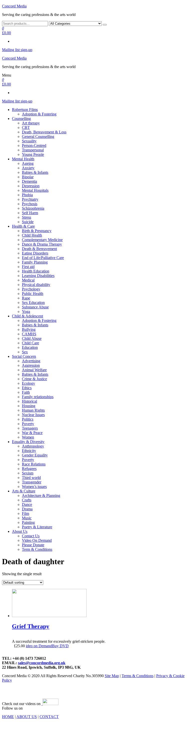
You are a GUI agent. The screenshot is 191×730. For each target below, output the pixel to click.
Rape (26, 298)
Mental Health (23, 159)
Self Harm (30, 213)
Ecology (28, 383)
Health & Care (23, 226)
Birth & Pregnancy (36, 231)
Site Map (112, 676)
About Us (19, 531)
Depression (31, 186)
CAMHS (29, 334)
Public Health (32, 293)
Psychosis (29, 204)
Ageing (28, 163)
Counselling (21, 118)
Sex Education (33, 302)
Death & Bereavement (39, 249)
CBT (26, 127)
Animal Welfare (34, 370)
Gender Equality (35, 455)
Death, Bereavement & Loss (44, 132)
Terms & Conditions (137, 676)
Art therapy (31, 123)
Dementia (29, 181)
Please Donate (33, 545)
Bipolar (28, 177)
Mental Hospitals (35, 190)
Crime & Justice (34, 379)
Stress (26, 217)
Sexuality (29, 141)
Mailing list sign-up (17, 50)
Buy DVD (60, 646)
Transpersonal (33, 150)
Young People (33, 154)
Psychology (31, 289)
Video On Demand (37, 540)
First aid (28, 267)
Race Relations (34, 464)
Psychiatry (30, 199)
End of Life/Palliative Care (43, 258)
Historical (29, 401)
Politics (27, 419)
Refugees (29, 468)
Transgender (31, 482)
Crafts (26, 500)
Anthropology (33, 446)
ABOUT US (26, 717)
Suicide (28, 222)
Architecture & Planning (41, 495)
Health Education (35, 271)
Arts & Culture (23, 491)
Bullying (29, 329)
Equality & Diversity (28, 442)
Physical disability (36, 284)
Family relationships (37, 397)
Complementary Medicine (42, 240)
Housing (28, 406)
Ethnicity (29, 451)
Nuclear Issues (33, 415)
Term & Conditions (37, 549)
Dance (27, 504)
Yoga (26, 311)
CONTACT (49, 717)
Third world (31, 477)
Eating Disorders (35, 253)
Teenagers (30, 428)
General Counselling (38, 136)
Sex (25, 352)
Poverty (28, 424)
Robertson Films (25, 109)
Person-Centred (34, 145)
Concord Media (14, 6)
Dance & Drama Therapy (42, 244)
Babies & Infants (35, 172)
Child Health (32, 235)
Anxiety (28, 168)
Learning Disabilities (38, 276)
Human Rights (33, 410)
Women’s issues (34, 486)
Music (27, 518)
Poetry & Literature (37, 527)
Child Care (30, 343)
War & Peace (32, 433)
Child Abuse (32, 338)
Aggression (31, 365)
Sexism (27, 473)
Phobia (27, 195)
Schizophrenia (33, 208)
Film (25, 513)
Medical (28, 280)
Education (30, 347)
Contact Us (31, 536)
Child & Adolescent (27, 316)
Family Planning (35, 262)
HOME (8, 717)
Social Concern (24, 356)
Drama (27, 509)
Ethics (27, 388)
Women (28, 437)
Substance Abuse (35, 307)
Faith (26, 392)
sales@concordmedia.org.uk (41, 663)
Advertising (31, 361)
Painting (28, 522)
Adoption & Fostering (39, 114)
